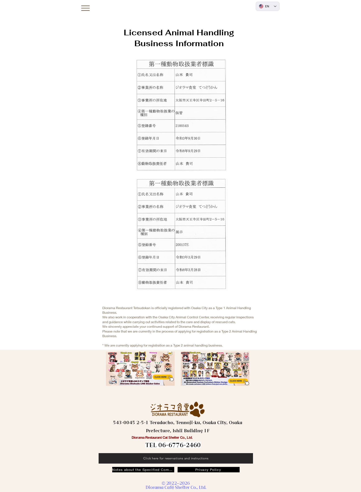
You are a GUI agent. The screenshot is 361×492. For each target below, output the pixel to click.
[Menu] (85, 8)
